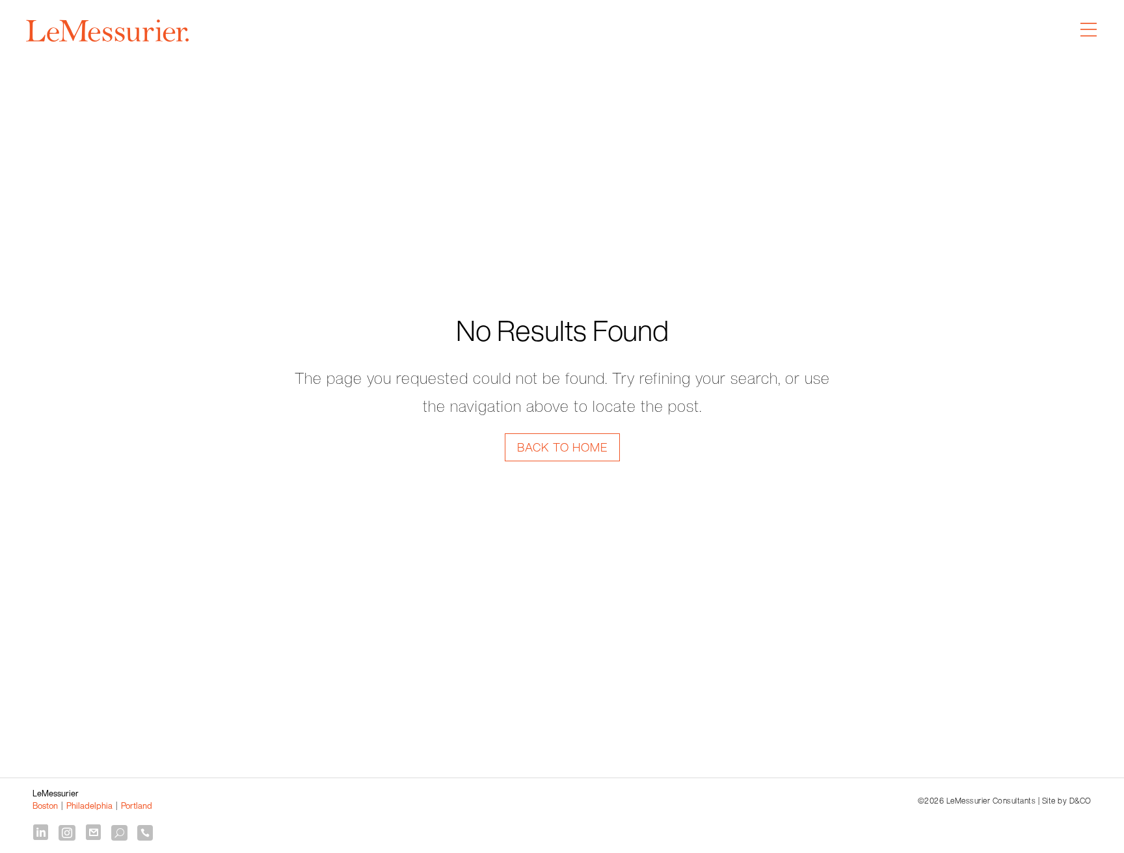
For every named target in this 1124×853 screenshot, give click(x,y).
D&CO (1080, 800)
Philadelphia (89, 806)
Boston (45, 806)
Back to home (562, 447)
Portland (136, 806)
